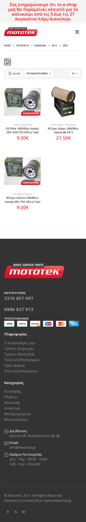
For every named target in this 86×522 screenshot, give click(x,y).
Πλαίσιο (10, 397)
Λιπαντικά (12, 408)
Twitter (16, 512)
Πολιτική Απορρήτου (21, 371)
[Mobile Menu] (77, 31)
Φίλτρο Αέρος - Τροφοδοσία (63, 125)
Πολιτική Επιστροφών (22, 360)
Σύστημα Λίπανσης (22, 194)
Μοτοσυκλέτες (16, 419)
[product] (22, 101)
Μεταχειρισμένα (17, 414)
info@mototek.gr (22, 447)
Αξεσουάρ (12, 402)
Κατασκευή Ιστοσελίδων (24, 500)
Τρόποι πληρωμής (19, 348)
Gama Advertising (57, 500)
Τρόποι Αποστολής (19, 354)
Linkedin (23, 512)
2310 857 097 (18, 298)
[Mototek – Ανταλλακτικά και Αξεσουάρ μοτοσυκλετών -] (21, 31)
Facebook (8, 512)
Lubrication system (22, 125)
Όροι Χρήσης (14, 365)
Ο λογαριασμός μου (19, 343)
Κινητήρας (12, 391)
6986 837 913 (18, 309)
